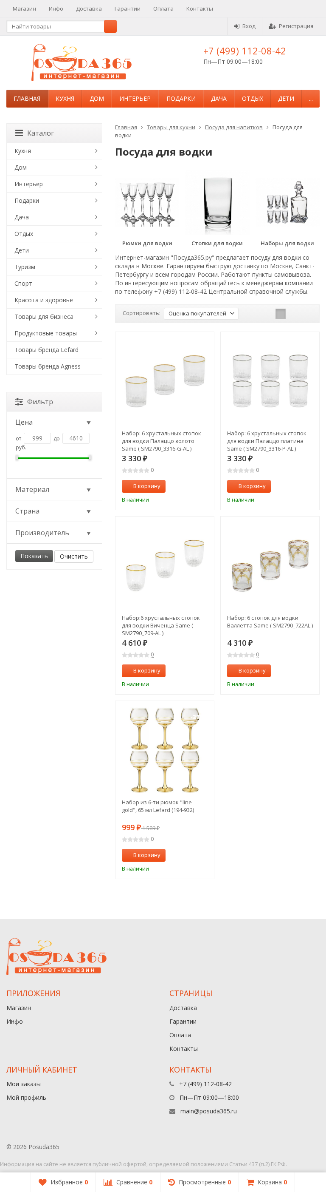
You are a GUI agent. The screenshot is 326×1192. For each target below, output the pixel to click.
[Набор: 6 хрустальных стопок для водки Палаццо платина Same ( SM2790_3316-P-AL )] (270, 381)
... (311, 98)
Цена (24, 422)
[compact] (307, 314)
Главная (27, 98)
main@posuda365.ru (208, 1111)
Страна (27, 511)
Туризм (24, 267)
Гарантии (128, 8)
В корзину (146, 486)
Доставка (89, 8)
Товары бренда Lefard (46, 350)
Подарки (181, 98)
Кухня (65, 98)
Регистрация (296, 26)
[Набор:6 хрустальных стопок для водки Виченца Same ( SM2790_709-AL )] (165, 566)
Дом (97, 98)
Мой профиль (26, 1097)
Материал (32, 489)
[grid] (280, 314)
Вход (249, 26)
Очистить (74, 556)
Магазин (24, 8)
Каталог (40, 133)
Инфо (56, 8)
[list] (294, 314)
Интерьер (135, 98)
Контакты (199, 8)
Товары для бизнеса (43, 316)
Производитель (42, 532)
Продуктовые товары (45, 333)
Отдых (252, 98)
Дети (286, 98)
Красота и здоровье (43, 300)
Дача (219, 98)
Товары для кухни (171, 127)
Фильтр (40, 401)
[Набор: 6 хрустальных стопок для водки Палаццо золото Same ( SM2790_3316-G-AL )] (165, 381)
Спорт (23, 283)
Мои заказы (23, 1084)
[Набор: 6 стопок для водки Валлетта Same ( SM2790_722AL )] (270, 566)
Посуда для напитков (234, 127)
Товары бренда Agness (47, 366)
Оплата (163, 8)
